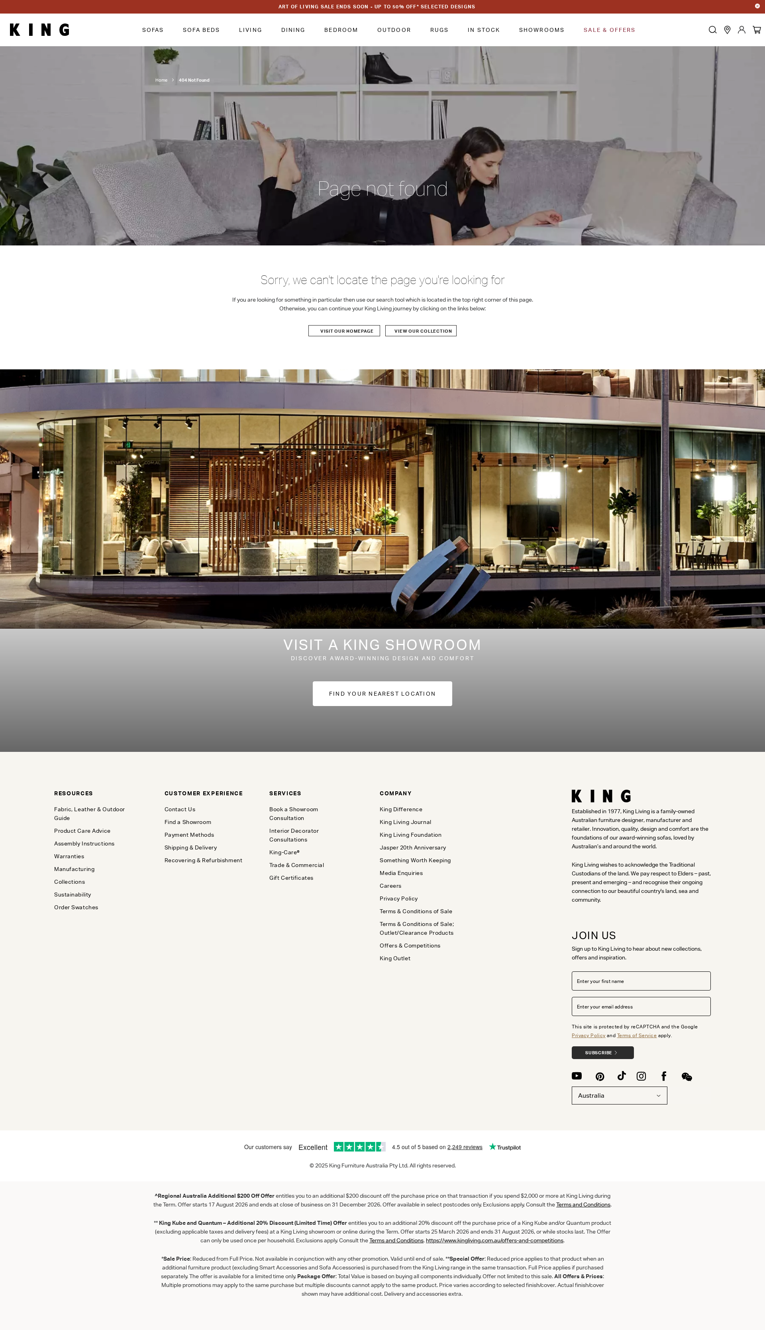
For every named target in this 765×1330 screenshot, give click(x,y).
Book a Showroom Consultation (293, 813)
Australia (591, 1095)
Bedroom (341, 30)
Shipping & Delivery (191, 847)
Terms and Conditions (396, 1240)
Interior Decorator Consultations (294, 835)
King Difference (401, 809)
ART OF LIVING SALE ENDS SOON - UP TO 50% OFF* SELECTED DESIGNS (377, 7)
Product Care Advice (82, 831)
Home (161, 80)
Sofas (153, 30)
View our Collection (423, 331)
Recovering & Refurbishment (204, 860)
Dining (293, 30)
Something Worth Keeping (415, 860)
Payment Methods (189, 835)
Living (250, 30)
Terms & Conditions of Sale (416, 911)
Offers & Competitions (410, 945)
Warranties (69, 856)
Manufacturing (74, 869)
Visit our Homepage (347, 331)
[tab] (96, 793)
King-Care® (284, 852)
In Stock (484, 30)
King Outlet (395, 958)
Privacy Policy (589, 1035)
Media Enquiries (401, 873)
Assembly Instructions (84, 843)
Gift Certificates (291, 878)
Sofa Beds (201, 30)
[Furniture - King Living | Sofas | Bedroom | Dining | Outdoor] (39, 30)
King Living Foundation (410, 835)
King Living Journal (406, 822)
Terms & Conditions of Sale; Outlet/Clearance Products (417, 928)
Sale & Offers (610, 30)
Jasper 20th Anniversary (413, 847)
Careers (391, 886)
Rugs (439, 30)
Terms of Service (637, 1035)
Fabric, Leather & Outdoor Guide (89, 813)
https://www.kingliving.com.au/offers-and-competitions (494, 1240)
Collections (69, 882)
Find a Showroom (188, 822)
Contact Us (180, 809)
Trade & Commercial (296, 865)
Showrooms (542, 30)
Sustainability (72, 894)
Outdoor (394, 30)
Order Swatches (76, 907)
